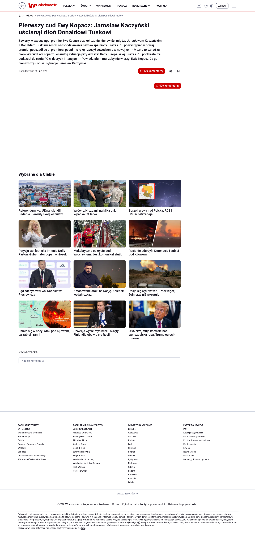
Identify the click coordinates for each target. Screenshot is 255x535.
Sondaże (22, 452)
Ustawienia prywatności (182, 504)
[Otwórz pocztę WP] (199, 5)
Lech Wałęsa (79, 467)
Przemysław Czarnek (83, 436)
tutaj (83, 528)
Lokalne (131, 429)
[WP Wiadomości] (45, 5)
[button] (209, 6)
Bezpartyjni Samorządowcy (196, 459)
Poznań (131, 452)
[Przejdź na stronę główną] (22, 8)
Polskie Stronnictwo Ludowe (196, 440)
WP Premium (103, 5)
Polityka (161, 5)
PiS (184, 429)
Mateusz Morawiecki (82, 433)
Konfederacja (189, 444)
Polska (67, 5)
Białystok (132, 463)
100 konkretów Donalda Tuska (32, 459)
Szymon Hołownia (81, 452)
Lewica (186, 448)
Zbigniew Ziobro (80, 440)
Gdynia (131, 467)
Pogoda (122, 5)
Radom (131, 471)
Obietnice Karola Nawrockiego (32, 455)
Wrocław (132, 436)
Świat (84, 5)
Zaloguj (222, 5)
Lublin (131, 482)
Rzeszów (132, 478)
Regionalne (139, 5)
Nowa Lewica (189, 452)
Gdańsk (131, 455)
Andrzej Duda (79, 444)
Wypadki (22, 448)
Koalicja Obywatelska (193, 433)
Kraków (131, 440)
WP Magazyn (24, 429)
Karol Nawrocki (80, 471)
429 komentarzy (153, 71)
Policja (21, 440)
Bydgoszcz (133, 459)
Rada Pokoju (24, 436)
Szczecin (132, 448)
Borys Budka (79, 455)
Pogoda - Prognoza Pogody (31, 444)
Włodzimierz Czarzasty (84, 459)
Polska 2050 (189, 455)
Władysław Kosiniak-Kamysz (86, 463)
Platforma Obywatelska (194, 436)
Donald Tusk (79, 448)
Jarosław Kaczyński (82, 429)
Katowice (132, 474)
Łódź (130, 444)
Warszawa (133, 433)
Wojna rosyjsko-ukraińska (30, 433)
